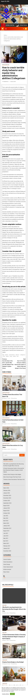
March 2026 (6, 488)
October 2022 (6, 513)
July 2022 (5, 515)
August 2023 (6, 510)
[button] (5, 28)
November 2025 (7, 498)
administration (12, 354)
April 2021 (5, 541)
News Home (6, 572)
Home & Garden (7, 559)
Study (11, 356)
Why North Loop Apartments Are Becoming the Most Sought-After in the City (14, 609)
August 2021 (6, 530)
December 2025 (7, 495)
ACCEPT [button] (12, 693)
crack (4, 356)
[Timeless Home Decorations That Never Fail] (14, 383)
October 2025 (6, 500)
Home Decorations (5, 64)
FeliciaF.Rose (6, 81)
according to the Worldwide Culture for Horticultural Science (14, 124)
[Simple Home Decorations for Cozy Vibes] (14, 434)
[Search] (23, 28)
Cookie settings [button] (5, 694)
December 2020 (7, 551)
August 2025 (6, 505)
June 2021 (5, 535)
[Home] (2, 29)
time (17, 356)
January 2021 (6, 548)
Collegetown (22, 354)
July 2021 (5, 533)
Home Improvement (8, 567)
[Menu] (5, 28)
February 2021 (6, 546)
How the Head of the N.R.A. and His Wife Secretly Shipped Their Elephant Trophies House (8, 363)
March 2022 (6, 523)
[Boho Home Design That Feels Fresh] (14, 674)
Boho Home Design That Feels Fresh (12, 477)
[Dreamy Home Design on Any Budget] (14, 650)
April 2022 (5, 520)
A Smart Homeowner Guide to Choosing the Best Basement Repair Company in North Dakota (13, 470)
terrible (14, 356)
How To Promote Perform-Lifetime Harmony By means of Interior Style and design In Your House (20, 363)
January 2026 (6, 493)
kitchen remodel (7, 569)
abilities (6, 354)
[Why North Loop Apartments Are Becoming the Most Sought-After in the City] (14, 595)
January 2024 (6, 508)
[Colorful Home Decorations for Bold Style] (14, 408)
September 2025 (7, 503)
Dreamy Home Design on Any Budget (12, 474)
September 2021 (7, 528)
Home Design (6, 564)
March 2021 (6, 543)
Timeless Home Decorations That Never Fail (13, 479)
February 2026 (6, 490)
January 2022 (6, 525)
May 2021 (5, 538)
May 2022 (5, 518)
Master (7, 356)
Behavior (17, 354)
